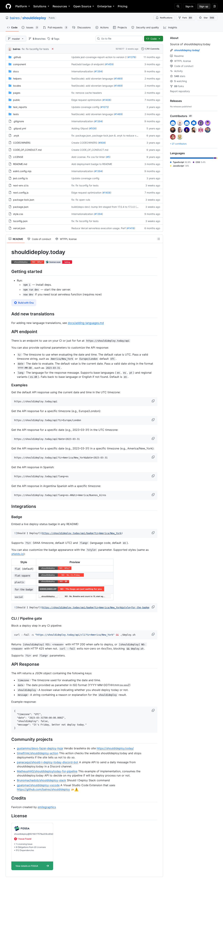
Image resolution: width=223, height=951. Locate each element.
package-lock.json (23, 199)
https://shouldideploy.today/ (115, 748)
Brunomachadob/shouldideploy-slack (41, 780)
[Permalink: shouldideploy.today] (8, 252)
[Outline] (159, 239)
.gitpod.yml (19, 128)
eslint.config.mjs (22, 171)
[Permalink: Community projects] (8, 739)
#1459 (109, 64)
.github (17, 57)
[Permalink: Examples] (8, 385)
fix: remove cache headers (86, 92)
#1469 (118, 78)
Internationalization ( (83, 71)
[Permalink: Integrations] (8, 506)
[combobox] (120, 38)
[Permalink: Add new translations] (8, 313)
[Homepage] (8, 6)
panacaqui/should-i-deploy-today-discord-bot (47, 762)
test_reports (20, 107)
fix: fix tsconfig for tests (35, 48)
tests (16, 114)
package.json (20, 206)
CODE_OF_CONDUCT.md (27, 149)
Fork (187, 17)
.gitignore (18, 121)
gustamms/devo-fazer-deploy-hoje (40, 748)
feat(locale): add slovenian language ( (92, 78)
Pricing (122, 6)
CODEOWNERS (21, 142)
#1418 (130, 228)
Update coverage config (85, 178)
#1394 (98, 71)
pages (16, 92)
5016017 (120, 48)
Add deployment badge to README (91, 164)
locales (17, 85)
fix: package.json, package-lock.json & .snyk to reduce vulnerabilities (110, 135)
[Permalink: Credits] (8, 798)
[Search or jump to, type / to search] (178, 6)
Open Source (82, 6)
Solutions (39, 6)
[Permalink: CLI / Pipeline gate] (8, 618)
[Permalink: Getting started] (8, 271)
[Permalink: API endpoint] (8, 331)
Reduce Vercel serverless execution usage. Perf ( (99, 228)
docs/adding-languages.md (86, 323)
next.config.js (20, 192)
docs (16, 71)
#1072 (104, 107)
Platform (21, 6)
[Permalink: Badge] (8, 516)
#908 (102, 142)
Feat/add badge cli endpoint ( (88, 64)
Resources (60, 6)
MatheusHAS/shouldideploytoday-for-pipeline (47, 771)
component (19, 64)
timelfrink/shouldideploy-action (37, 753)
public (16, 99)
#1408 (106, 99)
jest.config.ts (20, 178)
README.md (20, 164)
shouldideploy (34, 18)
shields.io (17, 554)
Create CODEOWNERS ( (85, 142)
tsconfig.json (20, 221)
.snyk (16, 135)
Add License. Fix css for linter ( (88, 156)
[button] (153, 400)
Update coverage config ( (86, 107)
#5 (108, 156)
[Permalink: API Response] (8, 664)
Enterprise (104, 6)
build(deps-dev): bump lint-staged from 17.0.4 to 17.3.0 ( (103, 206)
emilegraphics (47, 807)
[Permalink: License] (8, 815)
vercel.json (19, 228)
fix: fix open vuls (80, 199)
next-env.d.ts (20, 185)
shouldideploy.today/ (187, 50)
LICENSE (18, 156)
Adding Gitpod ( (80, 128)
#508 (93, 128)
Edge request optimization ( (87, 99)
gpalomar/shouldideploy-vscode (38, 785)
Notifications (166, 17)
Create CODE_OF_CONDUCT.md (89, 149)
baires (15, 18)
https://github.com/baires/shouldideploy (43, 789)
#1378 (131, 57)
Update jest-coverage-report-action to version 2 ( (99, 57)
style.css (18, 213)
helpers (17, 78)
